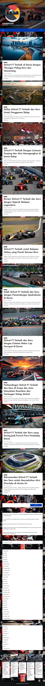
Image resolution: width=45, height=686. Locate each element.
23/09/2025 (10, 349)
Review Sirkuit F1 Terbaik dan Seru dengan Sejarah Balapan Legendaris (22, 202)
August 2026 (5, 550)
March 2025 (5, 583)
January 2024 (5, 614)
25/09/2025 (10, 254)
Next (24, 497)
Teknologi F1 (6, 644)
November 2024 (6, 592)
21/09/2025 (10, 441)
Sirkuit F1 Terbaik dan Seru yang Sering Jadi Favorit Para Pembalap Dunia (22, 435)
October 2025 (6, 572)
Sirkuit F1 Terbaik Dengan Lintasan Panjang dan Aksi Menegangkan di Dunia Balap (22, 153)
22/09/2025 (10, 396)
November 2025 (6, 570)
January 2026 (5, 566)
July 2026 (5, 553)
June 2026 (5, 555)
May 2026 (5, 557)
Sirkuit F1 (5, 62)
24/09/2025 (10, 300)
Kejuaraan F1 (6, 633)
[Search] (41, 30)
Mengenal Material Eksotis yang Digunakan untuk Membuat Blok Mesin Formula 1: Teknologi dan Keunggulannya (20, 533)
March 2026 (5, 561)
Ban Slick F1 (5, 629)
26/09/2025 (10, 207)
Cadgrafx (8, 23)
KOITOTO (27, 683)
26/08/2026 (38, 676)
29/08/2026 (14, 675)
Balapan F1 (5, 626)
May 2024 (5, 605)
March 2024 (5, 609)
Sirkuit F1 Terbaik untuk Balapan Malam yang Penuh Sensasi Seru (21, 250)
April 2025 (5, 581)
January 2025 (5, 587)
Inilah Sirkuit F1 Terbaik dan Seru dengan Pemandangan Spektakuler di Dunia (22, 295)
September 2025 (6, 574)
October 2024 (6, 594)
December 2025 (6, 568)
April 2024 (5, 607)
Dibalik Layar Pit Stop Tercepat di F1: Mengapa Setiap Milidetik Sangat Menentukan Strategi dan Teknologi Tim (22, 515)
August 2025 (5, 577)
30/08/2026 (5, 676)
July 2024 (5, 600)
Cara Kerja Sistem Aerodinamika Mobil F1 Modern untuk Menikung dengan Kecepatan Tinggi (21, 520)
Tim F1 (4, 646)
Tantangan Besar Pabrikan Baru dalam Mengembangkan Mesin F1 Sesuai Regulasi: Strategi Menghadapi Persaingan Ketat (22, 528)
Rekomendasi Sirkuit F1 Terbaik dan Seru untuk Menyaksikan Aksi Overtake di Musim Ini (22, 480)
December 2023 (6, 616)
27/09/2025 (9, 159)
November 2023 (6, 618)
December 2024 (6, 590)
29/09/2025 (10, 73)
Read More (6, 78)
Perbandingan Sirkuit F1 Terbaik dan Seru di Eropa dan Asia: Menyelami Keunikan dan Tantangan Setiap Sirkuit (21, 389)
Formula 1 (5, 631)
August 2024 (5, 598)
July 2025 (5, 579)
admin (6, 73)
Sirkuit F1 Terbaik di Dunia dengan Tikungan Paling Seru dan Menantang (22, 67)
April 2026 (5, 559)
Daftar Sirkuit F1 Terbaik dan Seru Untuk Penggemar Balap (22, 111)
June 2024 (5, 603)
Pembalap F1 (5, 639)
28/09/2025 (10, 115)
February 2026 (6, 564)
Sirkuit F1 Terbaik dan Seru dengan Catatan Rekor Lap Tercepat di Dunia (18, 343)
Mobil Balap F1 (6, 637)
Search (4, 501)
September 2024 (6, 596)
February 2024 (6, 611)
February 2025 (6, 585)
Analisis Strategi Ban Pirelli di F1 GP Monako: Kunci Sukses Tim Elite (17, 524)
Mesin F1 (5, 635)
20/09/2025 (10, 485)
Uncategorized (6, 648)
